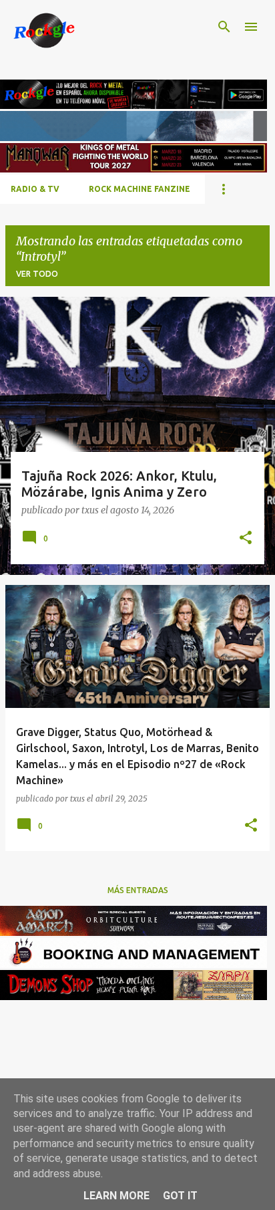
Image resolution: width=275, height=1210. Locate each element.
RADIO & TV (35, 189)
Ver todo (37, 273)
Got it (180, 1195)
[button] (246, 538)
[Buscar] (224, 27)
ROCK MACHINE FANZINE (139, 189)
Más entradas (137, 890)
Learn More (116, 1195)
